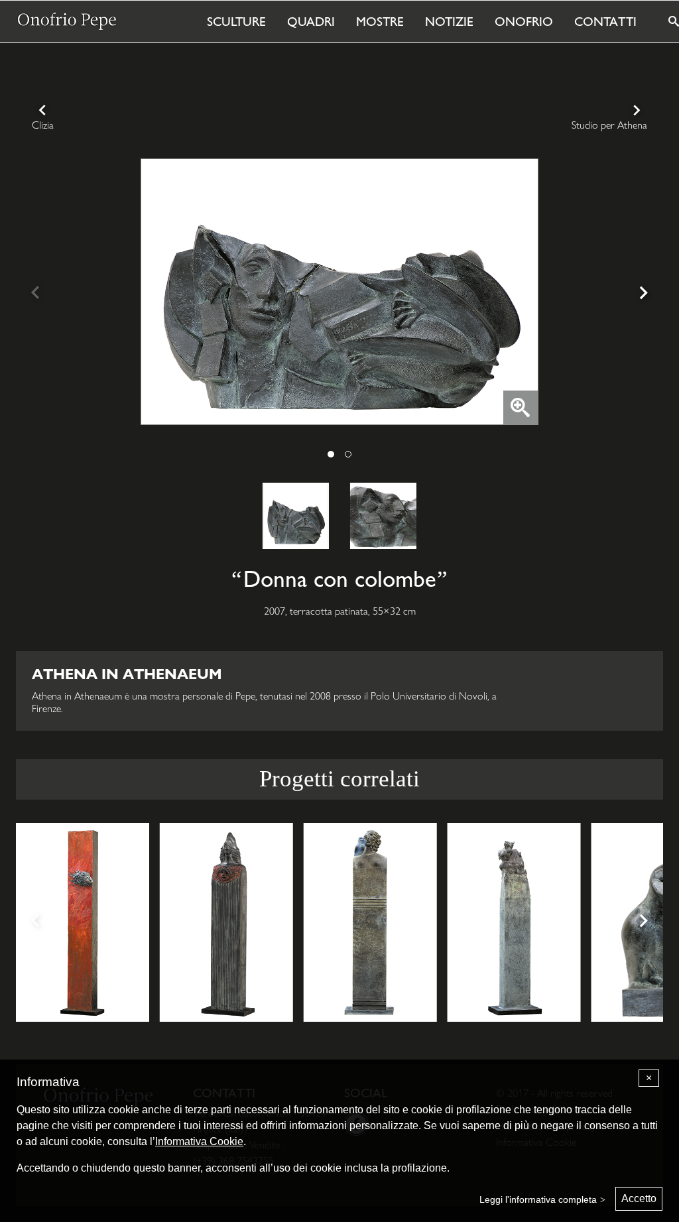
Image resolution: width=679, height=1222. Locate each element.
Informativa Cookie (199, 1141)
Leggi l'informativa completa (538, 1199)
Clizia (43, 125)
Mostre (380, 21)
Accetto (638, 1198)
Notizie (449, 21)
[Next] (641, 294)
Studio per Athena (609, 125)
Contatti (605, 21)
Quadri (311, 21)
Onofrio (524, 21)
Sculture (236, 21)
